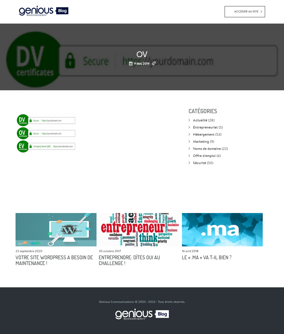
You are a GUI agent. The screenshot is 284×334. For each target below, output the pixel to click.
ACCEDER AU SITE (246, 11)
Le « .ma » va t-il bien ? (206, 257)
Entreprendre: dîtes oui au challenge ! (129, 260)
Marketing (201, 141)
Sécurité (199, 162)
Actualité (200, 120)
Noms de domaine (207, 148)
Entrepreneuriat (205, 127)
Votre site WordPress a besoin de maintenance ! (54, 260)
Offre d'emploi (204, 155)
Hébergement (203, 134)
